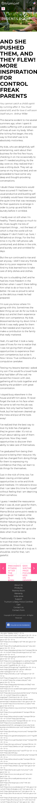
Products (18, 588)
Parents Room (18, 591)
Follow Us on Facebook (20, 625)
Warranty (18, 593)
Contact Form (18, 610)
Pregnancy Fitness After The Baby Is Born (12, 569)
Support (18, 599)
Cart (18, 605)
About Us (18, 585)
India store (18, 596)
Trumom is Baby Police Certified (18, 602)
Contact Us (18, 607)
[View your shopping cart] (33, 8)
